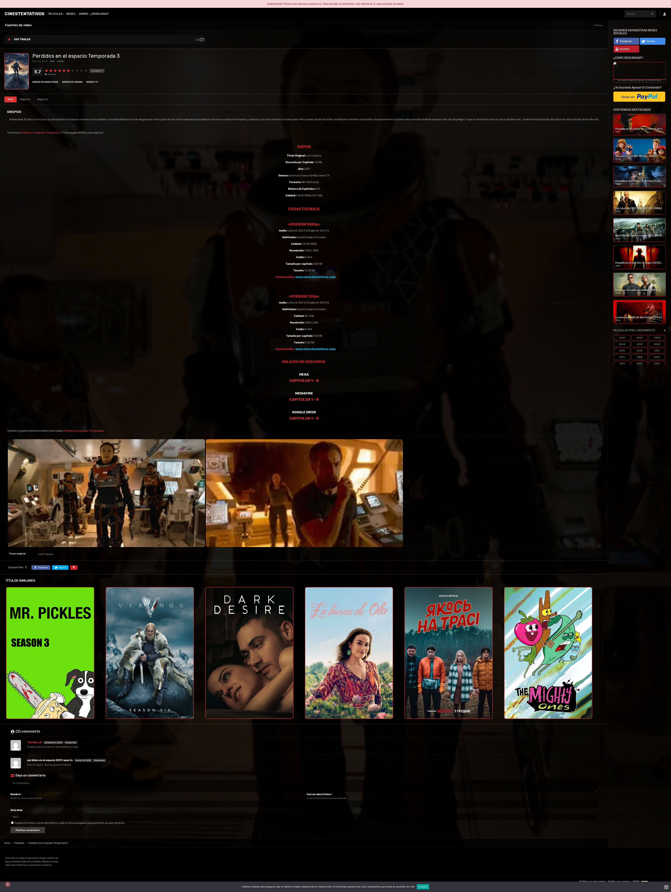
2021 (640, 344)
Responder (70, 742)
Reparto (25, 99)
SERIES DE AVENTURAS (45, 82)
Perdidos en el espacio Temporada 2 (40, 132)
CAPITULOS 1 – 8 (304, 380)
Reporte (42, 99)
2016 (622, 357)
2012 (640, 363)
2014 (657, 357)
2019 (622, 350)
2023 (657, 337)
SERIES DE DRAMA (72, 82)
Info (10, 99)
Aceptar (423, 886)
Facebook (626, 41)
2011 (657, 363)
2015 (639, 357)
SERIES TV (92, 82)
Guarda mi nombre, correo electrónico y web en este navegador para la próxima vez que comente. (70, 823)
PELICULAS (55, 13)
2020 (657, 344)
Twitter (650, 41)
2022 (622, 344)
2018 (640, 350)
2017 (657, 350)
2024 (639, 337)
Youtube (624, 49)
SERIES (70, 13)
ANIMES (83, 13)
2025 (622, 337)
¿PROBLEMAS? (99, 13)
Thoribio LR (34, 742)
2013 (622, 363)
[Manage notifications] (7, 884)
